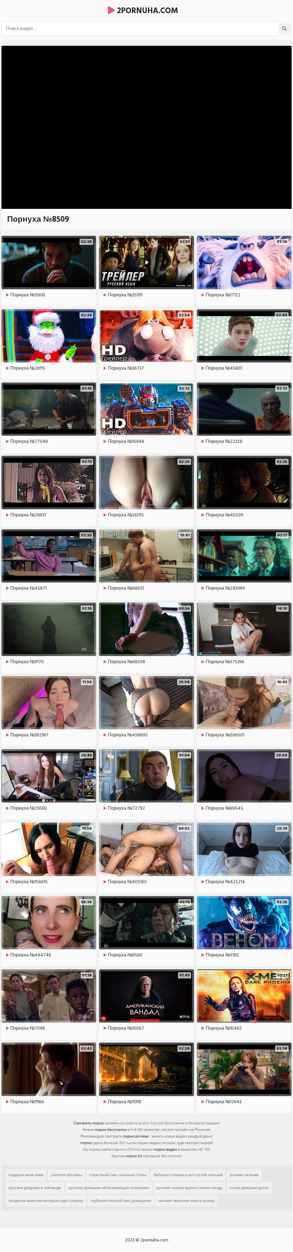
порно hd (133, 1156)
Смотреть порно (89, 1123)
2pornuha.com (146, 10)
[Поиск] (284, 28)
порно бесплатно (111, 1129)
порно (86, 1143)
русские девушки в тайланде (35, 1187)
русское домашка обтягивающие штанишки (108, 1187)
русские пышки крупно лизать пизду (189, 1187)
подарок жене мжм (26, 1175)
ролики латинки (244, 1175)
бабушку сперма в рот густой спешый (188, 1175)
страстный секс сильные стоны (117, 1175)
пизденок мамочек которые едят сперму (46, 1200)
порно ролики (136, 1136)
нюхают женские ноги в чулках (187, 1200)
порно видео (165, 1149)
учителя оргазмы (66, 1175)
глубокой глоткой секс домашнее (120, 1200)
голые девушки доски (249, 1187)
